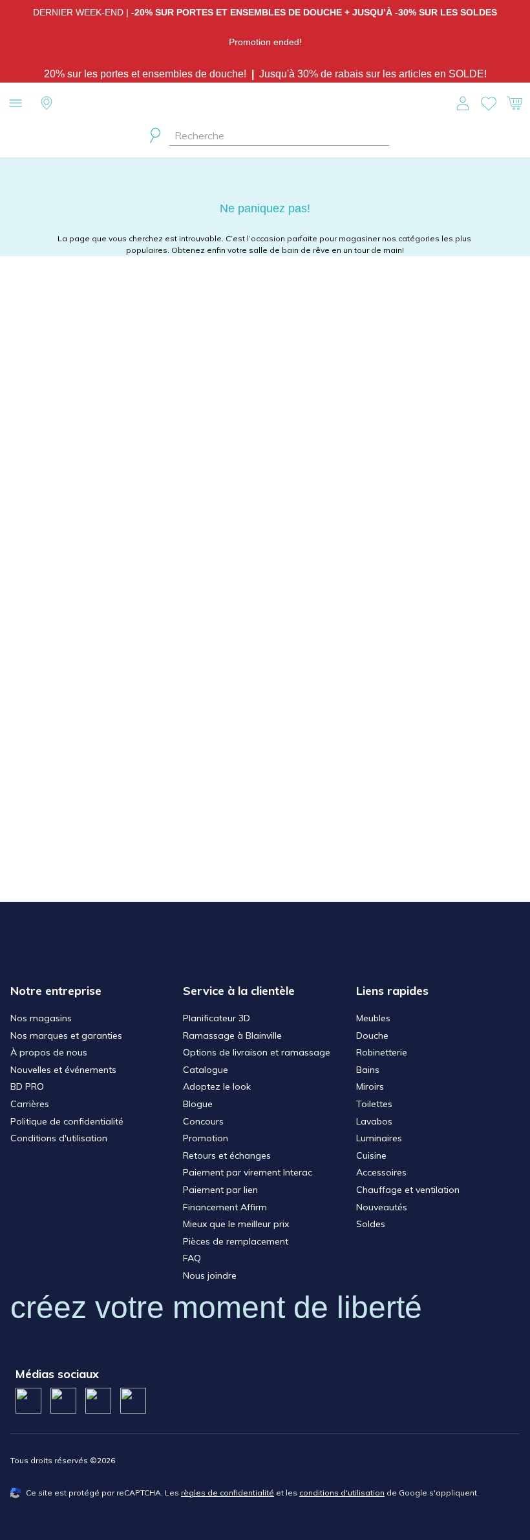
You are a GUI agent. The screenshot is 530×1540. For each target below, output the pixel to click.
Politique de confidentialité (66, 1121)
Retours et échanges (227, 1155)
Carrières (29, 1104)
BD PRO (27, 1086)
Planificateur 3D (216, 1018)
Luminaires (379, 1138)
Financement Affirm (225, 1207)
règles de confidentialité (227, 1492)
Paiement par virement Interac (247, 1172)
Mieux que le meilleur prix (236, 1224)
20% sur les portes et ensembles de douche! (147, 73)
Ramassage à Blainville (232, 1035)
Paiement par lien (220, 1189)
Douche (372, 1035)
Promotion (205, 1138)
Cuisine (371, 1155)
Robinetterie (381, 1052)
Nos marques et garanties (66, 1035)
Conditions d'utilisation (58, 1138)
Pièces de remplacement (235, 1241)
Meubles (373, 1018)
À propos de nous (48, 1052)
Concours (203, 1121)
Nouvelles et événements (63, 1069)
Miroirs (370, 1086)
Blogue (198, 1104)
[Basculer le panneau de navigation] (15, 103)
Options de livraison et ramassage (256, 1052)
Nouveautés (381, 1207)
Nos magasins (41, 1018)
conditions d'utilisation (342, 1492)
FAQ (192, 1258)
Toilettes (374, 1104)
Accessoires (381, 1172)
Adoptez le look (217, 1086)
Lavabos (374, 1121)
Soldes (370, 1224)
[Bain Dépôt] (265, 103)
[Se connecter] (462, 103)
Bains (367, 1069)
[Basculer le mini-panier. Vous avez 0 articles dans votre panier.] (514, 103)
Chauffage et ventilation (408, 1189)
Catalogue (205, 1069)
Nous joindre (210, 1275)
